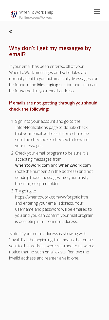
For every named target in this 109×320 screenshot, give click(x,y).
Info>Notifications (31, 127)
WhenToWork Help (36, 12)
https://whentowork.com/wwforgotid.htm (51, 197)
